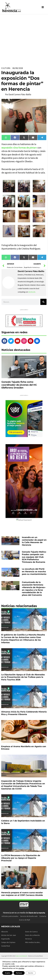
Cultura (5, 68)
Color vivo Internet (21, 956)
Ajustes (30, 973)
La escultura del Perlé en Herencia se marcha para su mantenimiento (34, 571)
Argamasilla (5, 939)
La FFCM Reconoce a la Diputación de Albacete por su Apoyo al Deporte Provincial (20, 858)
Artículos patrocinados (10, 916)
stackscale (31, 292)
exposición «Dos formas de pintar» (19, 147)
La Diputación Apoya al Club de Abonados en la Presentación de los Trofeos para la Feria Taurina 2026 (23, 677)
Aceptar (7, 973)
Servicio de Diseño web (29, 916)
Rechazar (19, 973)
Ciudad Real (5, 946)
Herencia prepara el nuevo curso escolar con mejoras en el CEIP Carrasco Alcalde (22, 893)
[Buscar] (43, 302)
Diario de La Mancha (32, 935)
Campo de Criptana (8, 942)
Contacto (42, 916)
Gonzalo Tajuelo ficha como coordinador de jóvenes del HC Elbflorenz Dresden (19, 385)
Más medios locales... (33, 942)
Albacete (4, 932)
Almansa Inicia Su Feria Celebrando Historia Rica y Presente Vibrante (24, 713)
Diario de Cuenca (31, 932)
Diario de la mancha (37, 912)
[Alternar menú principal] (43, 7)
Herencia (28, 939)
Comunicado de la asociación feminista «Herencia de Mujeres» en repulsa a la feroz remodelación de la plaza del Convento (33, 588)
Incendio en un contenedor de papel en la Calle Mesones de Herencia (34, 541)
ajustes (21, 968)
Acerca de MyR (24, 920)
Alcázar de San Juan (8, 935)
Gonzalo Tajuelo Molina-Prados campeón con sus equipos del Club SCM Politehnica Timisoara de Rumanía (34, 557)
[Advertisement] (24, 39)
